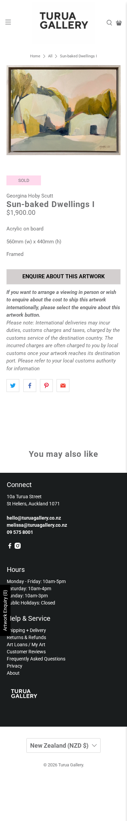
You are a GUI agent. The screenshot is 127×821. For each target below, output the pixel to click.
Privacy (14, 666)
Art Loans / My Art (26, 644)
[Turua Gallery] (64, 23)
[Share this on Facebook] (29, 385)
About (13, 673)
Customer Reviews (26, 651)
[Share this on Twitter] (12, 385)
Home (35, 56)
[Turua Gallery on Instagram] (18, 547)
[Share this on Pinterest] (46, 385)
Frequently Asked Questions (36, 658)
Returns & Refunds (26, 637)
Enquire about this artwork (63, 276)
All (50, 56)
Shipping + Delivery (26, 630)
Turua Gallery (70, 764)
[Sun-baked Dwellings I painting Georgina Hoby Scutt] (63, 110)
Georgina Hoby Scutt (29, 196)
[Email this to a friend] (63, 385)
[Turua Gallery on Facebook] (10, 547)
